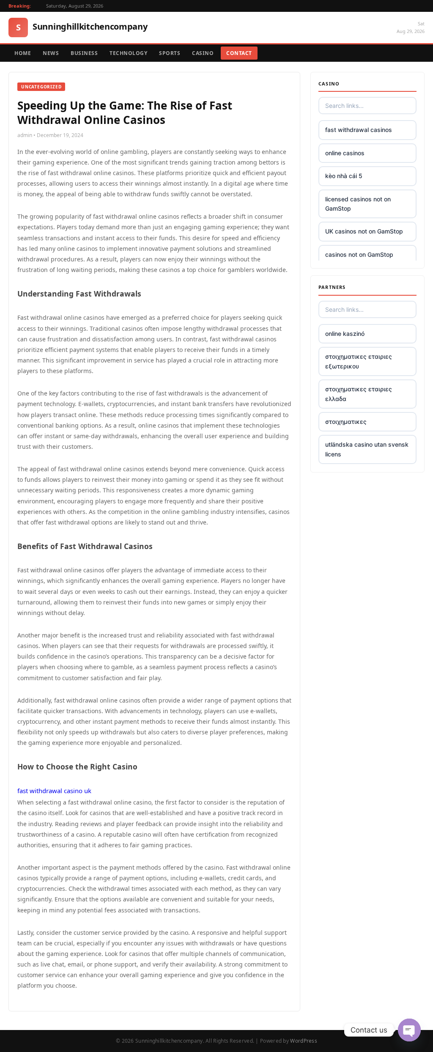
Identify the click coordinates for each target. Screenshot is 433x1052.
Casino (203, 53)
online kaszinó (344, 333)
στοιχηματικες (346, 421)
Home (22, 53)
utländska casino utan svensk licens (366, 449)
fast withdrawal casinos (358, 129)
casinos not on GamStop (359, 254)
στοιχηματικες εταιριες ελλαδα (358, 393)
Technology (128, 53)
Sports (169, 53)
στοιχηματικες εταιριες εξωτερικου (358, 361)
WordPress (303, 1040)
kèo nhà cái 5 (343, 175)
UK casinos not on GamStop (364, 231)
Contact (239, 53)
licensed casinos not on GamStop (358, 203)
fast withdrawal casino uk (54, 790)
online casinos (344, 153)
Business (84, 53)
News (51, 53)
